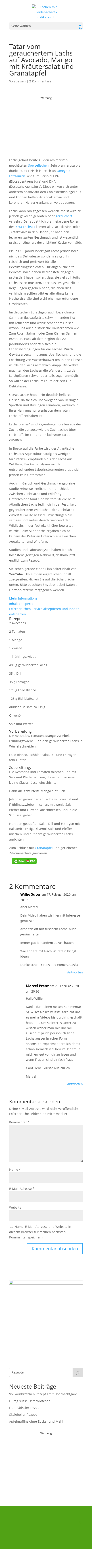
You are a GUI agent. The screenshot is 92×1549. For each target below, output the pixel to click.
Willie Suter (30, 894)
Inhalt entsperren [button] (22, 604)
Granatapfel (44, 848)
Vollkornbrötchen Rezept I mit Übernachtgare (43, 1394)
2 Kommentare (40, 81)
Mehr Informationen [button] (24, 598)
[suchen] (78, 1372)
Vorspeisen (17, 81)
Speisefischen (38, 165)
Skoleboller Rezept (23, 1414)
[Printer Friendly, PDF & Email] (24, 861)
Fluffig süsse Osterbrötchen (29, 1401)
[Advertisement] (46, 128)
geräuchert (64, 216)
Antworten (75, 972)
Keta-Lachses (25, 227)
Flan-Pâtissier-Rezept (25, 1407)
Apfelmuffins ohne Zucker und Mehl (36, 1421)
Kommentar (19, 1122)
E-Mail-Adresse (21, 1188)
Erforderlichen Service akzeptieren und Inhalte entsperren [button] (44, 611)
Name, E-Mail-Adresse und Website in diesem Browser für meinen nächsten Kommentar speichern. (40, 1231)
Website (15, 1207)
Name (15, 1169)
